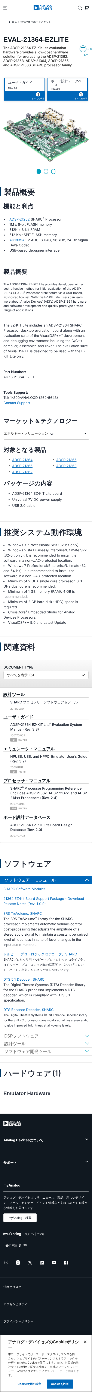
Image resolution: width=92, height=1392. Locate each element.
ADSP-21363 (66, 466)
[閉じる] (85, 1342)
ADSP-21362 (22, 472)
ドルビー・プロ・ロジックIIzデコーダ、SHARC (40, 954)
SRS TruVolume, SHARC (22, 913)
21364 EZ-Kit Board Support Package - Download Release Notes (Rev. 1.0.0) (43, 901)
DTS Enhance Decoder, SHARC (28, 1010)
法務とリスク (12, 1287)
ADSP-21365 (22, 466)
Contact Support (16, 403)
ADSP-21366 (66, 460)
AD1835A (17, 240)
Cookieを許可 (60, 1384)
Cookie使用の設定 (29, 1384)
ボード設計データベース (66, 83)
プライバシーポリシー (18, 1321)
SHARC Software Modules (24, 889)
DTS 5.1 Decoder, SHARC (24, 979)
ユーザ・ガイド (20, 83)
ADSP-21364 (22, 460)
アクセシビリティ (15, 1304)
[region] (46, 1363)
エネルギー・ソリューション (28, 433)
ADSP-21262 (19, 219)
